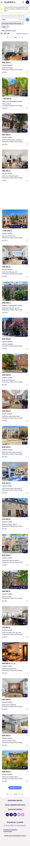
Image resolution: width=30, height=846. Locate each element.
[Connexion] (27, 2)
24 (26, 130)
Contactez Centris (15, 809)
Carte (5, 33)
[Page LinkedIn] (15, 814)
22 (26, 262)
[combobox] (15, 16)
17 (26, 695)
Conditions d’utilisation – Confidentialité (10, 830)
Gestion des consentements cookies (15, 835)
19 (26, 166)
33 (26, 443)
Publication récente (21, 33)
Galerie (1, 33)
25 (26, 551)
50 (26, 298)
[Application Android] (22, 814)
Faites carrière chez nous (15, 805)
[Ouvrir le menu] (1, 2)
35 (26, 226)
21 (26, 94)
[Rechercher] (23, 2)
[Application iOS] (18, 814)
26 (26, 58)
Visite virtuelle (14, 226)
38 (26, 334)
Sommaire (8, 33)
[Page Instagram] (7, 814)
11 (26, 515)
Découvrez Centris (15, 800)
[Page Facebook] (11, 814)
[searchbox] (14, 16)
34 (26, 731)
